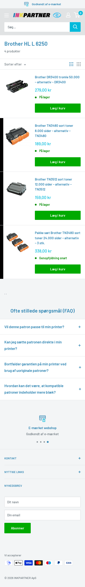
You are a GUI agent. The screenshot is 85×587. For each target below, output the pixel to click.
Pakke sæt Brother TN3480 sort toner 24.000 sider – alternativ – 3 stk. (57, 238)
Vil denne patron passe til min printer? (34, 326)
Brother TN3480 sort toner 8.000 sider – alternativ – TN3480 (54, 131)
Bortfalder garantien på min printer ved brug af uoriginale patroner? (35, 367)
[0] (77, 15)
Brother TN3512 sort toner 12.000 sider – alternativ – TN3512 (53, 184)
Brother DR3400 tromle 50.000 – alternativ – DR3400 (57, 79)
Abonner (17, 528)
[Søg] (75, 27)
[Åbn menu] (6, 15)
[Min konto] (68, 15)
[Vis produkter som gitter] (79, 64)
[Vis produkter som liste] (71, 64)
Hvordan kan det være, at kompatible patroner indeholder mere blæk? (33, 388)
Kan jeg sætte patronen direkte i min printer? (33, 345)
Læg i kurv (57, 108)
